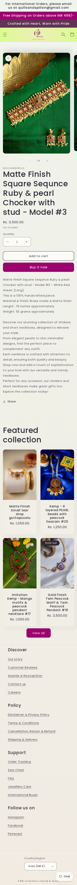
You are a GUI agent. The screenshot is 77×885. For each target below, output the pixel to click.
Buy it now (38, 267)
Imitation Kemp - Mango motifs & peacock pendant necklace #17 (19, 604)
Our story (15, 659)
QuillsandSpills (32, 881)
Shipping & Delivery (23, 739)
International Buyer (23, 795)
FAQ (11, 778)
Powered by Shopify (49, 881)
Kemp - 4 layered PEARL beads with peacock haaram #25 (57, 513)
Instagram (16, 817)
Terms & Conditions (23, 723)
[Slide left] (29, 160)
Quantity (8, 234)
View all (38, 633)
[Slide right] (47, 160)
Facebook (15, 825)
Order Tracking (19, 762)
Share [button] (12, 401)
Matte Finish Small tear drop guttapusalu (20, 512)
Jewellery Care (19, 786)
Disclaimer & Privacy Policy (28, 715)
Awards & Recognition (25, 676)
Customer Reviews (23, 667)
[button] (5, 34)
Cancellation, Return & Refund (31, 731)
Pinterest (15, 834)
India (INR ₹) (36, 866)
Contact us (17, 684)
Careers (14, 692)
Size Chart (16, 770)
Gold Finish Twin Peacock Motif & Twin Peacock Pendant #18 (57, 602)
